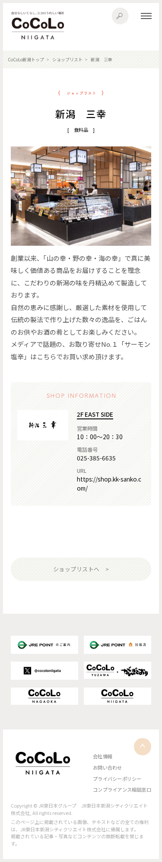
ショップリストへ (76, 569)
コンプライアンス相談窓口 (122, 789)
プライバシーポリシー (117, 778)
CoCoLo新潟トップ (26, 59)
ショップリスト (67, 59)
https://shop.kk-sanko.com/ (109, 483)
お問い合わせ (107, 767)
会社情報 (102, 756)
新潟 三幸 (101, 59)
